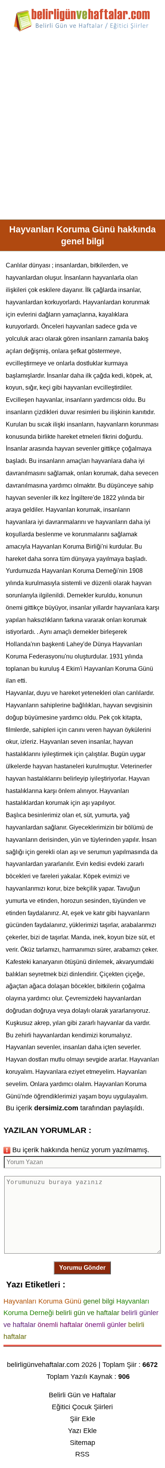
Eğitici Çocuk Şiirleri (82, 1407)
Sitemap (82, 1442)
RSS (82, 1454)
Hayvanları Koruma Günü (118, 668)
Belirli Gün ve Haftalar (82, 1395)
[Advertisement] (82, 128)
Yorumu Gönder (82, 1267)
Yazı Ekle (82, 1431)
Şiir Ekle (82, 1419)
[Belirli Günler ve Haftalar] (82, 30)
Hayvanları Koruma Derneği (80, 570)
